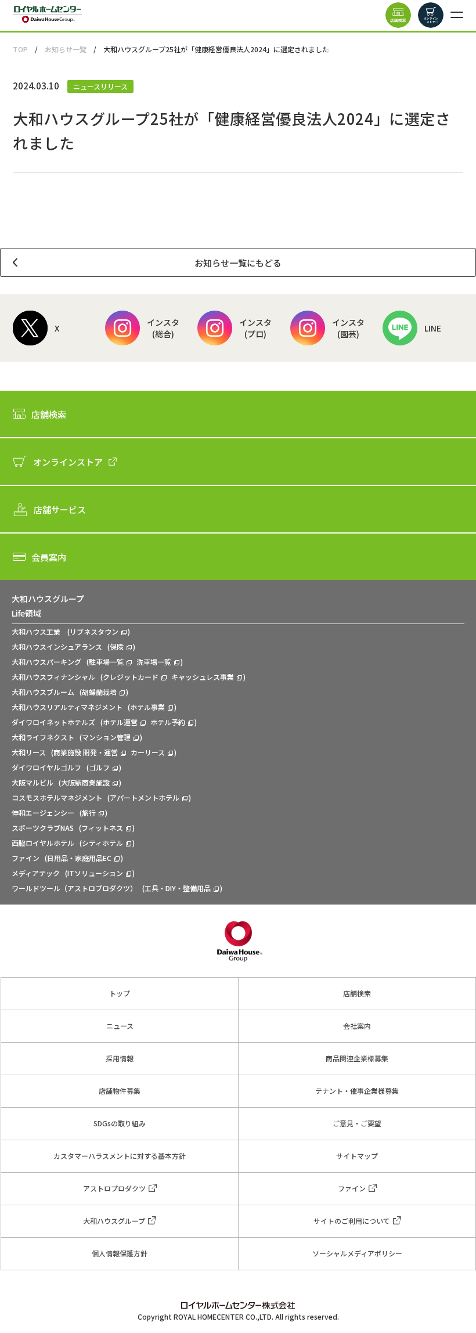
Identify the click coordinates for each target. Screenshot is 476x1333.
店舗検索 (357, 993)
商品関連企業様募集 (357, 1058)
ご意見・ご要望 (357, 1123)
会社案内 (357, 1026)
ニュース (120, 1026)
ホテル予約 (167, 722)
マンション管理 (106, 737)
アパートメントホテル (144, 797)
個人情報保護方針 (119, 1253)
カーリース (148, 752)
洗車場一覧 (153, 661)
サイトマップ (357, 1156)
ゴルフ (99, 767)
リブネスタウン (94, 631)
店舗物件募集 (119, 1091)
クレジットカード (130, 677)
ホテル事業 (147, 707)
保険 (117, 646)
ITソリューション (95, 873)
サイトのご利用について (351, 1221)
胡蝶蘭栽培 (99, 692)
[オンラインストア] (430, 15)
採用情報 (120, 1058)
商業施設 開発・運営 (85, 752)
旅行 (89, 812)
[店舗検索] (398, 15)
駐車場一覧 (106, 661)
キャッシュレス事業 (202, 677)
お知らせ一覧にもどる (238, 263)
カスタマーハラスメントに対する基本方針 (119, 1156)
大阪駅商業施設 (85, 782)
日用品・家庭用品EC (79, 858)
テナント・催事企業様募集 (357, 1091)
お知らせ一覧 (65, 49)
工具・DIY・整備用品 (178, 888)
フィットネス (102, 828)
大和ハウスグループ (114, 1221)
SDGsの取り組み (119, 1123)
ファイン (352, 1188)
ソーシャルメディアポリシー (357, 1253)
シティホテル (102, 843)
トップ (119, 993)
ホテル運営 (120, 722)
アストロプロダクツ (114, 1188)
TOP (20, 49)
